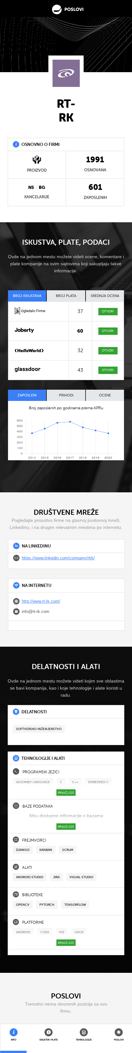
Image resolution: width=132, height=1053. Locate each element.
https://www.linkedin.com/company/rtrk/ (58, 558)
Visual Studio (81, 877)
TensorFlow (75, 904)
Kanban (45, 850)
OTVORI (108, 311)
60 (80, 331)
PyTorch (46, 904)
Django (22, 850)
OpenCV (22, 904)
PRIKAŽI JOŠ (66, 792)
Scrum (67, 850)
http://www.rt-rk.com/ (41, 601)
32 (80, 350)
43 (80, 370)
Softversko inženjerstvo (39, 729)
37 (80, 311)
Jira (56, 877)
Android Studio (29, 877)
